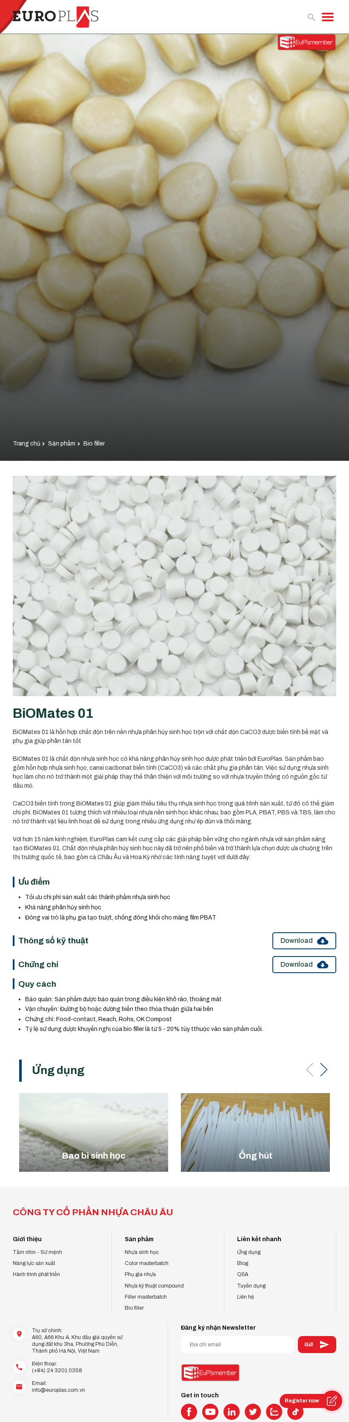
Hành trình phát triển (36, 1274)
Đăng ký (317, 1344)
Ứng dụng (248, 1252)
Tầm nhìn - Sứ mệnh (37, 1252)
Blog (242, 1263)
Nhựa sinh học (142, 1252)
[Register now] (332, 1400)
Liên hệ (245, 1297)
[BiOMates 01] (174, 586)
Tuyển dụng (251, 1286)
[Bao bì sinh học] (93, 1132)
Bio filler (134, 1308)
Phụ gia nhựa (140, 1274)
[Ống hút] (255, 1132)
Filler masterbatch (146, 1297)
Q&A (242, 1274)
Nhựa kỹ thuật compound (154, 1286)
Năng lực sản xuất (34, 1263)
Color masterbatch (147, 1263)
